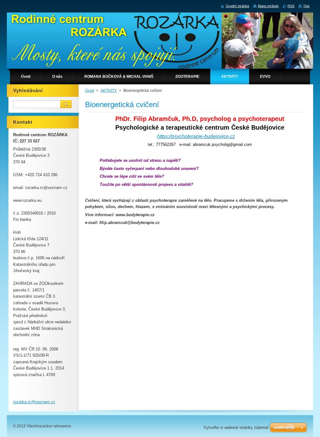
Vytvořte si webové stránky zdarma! (236, 427)
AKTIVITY (109, 90)
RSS (291, 6)
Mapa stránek (268, 6)
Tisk (306, 6)
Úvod (89, 90)
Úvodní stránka (237, 6)
